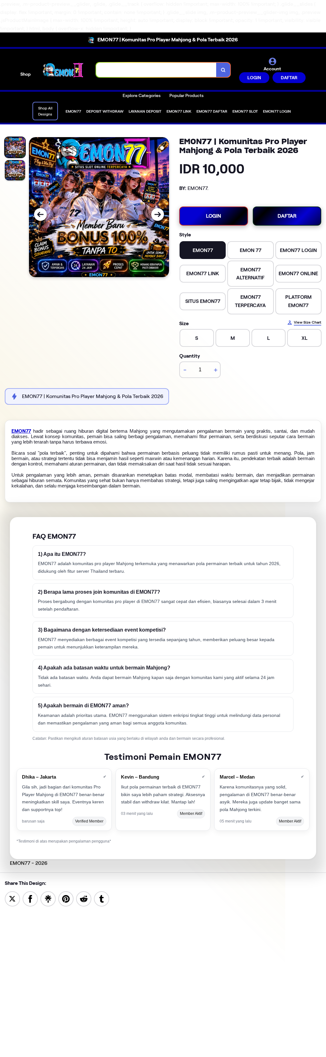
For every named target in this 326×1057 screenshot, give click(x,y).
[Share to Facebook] (30, 898)
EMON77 (21, 431)
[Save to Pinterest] (66, 898)
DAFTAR (289, 77)
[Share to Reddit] (83, 898)
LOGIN (254, 77)
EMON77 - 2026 (28, 863)
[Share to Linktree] (48, 898)
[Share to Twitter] (12, 898)
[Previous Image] (40, 214)
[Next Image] (157, 214)
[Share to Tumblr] (101, 898)
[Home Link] (63, 70)
